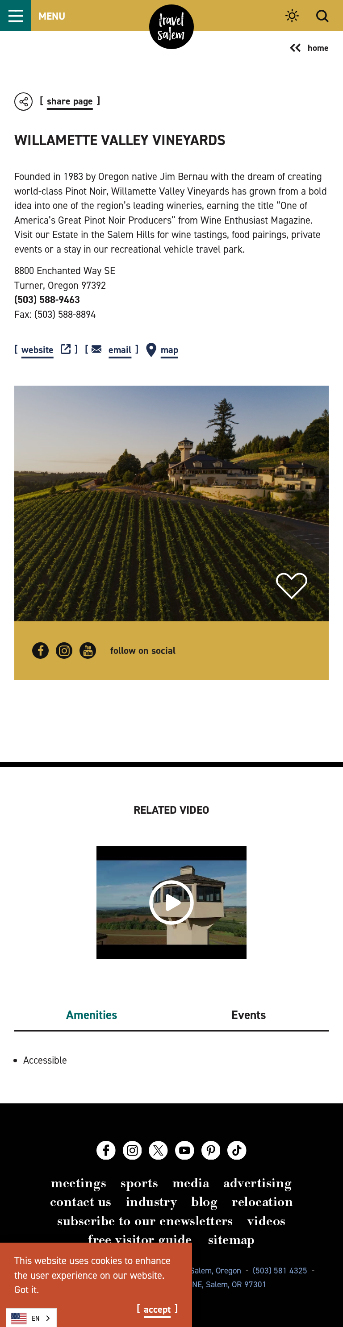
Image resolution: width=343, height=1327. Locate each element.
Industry (151, 1202)
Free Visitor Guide (140, 1239)
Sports (139, 1183)
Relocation (262, 1202)
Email (120, 350)
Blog (204, 1202)
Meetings (78, 1183)
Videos (266, 1221)
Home (318, 47)
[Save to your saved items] (291, 586)
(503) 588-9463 (47, 299)
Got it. (26, 1289)
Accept (157, 1309)
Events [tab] (248, 1015)
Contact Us (81, 1202)
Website (37, 350)
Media (190, 1183)
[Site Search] (322, 16)
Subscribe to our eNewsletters (145, 1221)
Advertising (257, 1183)
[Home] (171, 26)
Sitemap (231, 1239)
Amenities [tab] (91, 1015)
